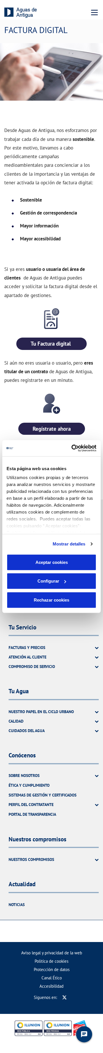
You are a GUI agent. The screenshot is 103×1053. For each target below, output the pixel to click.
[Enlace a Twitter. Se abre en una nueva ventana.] (64, 997)
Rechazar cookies (51, 599)
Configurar (48, 581)
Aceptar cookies (51, 562)
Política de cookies (51, 961)
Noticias (17, 904)
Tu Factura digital (51, 343)
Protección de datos (52, 969)
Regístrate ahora (52, 428)
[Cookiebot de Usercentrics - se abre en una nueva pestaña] (72, 448)
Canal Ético (51, 978)
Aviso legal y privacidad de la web (51, 953)
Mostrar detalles (69, 543)
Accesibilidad (51, 986)
